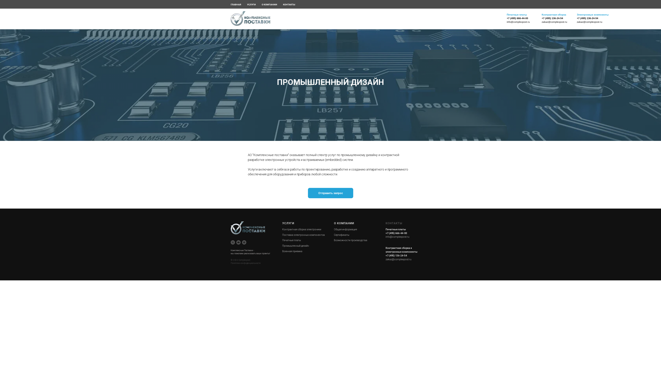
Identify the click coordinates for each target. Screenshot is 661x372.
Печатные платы (291, 240)
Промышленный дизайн (295, 245)
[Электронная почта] (238, 242)
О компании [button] (269, 4)
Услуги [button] (251, 4)
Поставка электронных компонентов (303, 235)
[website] (244, 242)
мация (353, 229)
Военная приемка (292, 251)
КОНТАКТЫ (394, 223)
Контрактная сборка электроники (301, 229)
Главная (236, 4)
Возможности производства (350, 240)
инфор (346, 229)
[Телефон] (233, 242)
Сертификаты (341, 235)
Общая (338, 229)
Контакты (289, 4)
